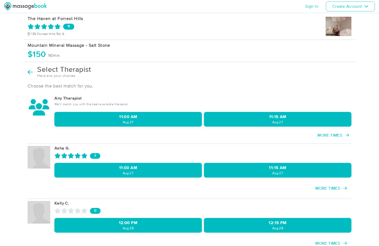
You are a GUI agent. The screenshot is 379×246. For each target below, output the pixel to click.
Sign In (311, 6)
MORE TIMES (330, 135)
